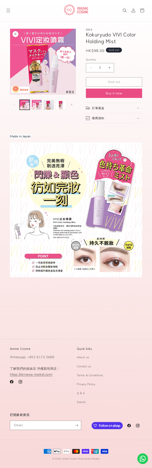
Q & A (81, 393)
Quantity (91, 59)
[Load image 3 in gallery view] (49, 105)
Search (81, 402)
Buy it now (114, 93)
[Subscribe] (76, 425)
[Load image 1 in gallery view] (25, 105)
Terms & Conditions (90, 375)
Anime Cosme (69, 458)
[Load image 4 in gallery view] (61, 105)
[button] (8, 10)
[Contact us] (142, 458)
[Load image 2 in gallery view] (37, 105)
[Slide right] (71, 104)
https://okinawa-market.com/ (31, 374)
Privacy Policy (86, 384)
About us (83, 357)
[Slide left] (14, 104)
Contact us (84, 366)
